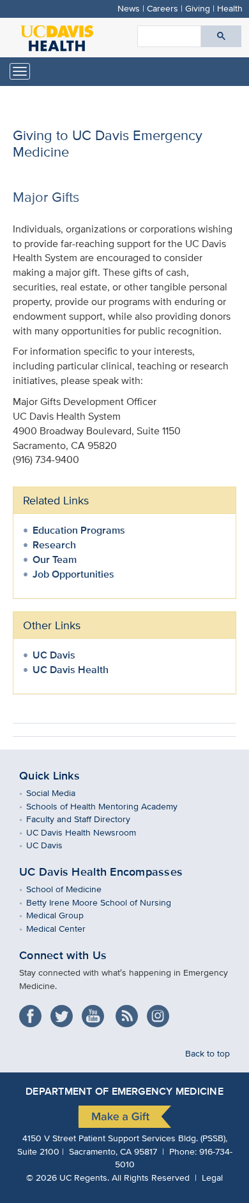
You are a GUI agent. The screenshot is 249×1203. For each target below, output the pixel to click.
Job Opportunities (73, 574)
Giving (197, 8)
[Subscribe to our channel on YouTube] (96, 1011)
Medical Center (65, 928)
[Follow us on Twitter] (64, 1011)
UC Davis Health (71, 669)
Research (54, 544)
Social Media (60, 792)
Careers (162, 8)
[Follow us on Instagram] (161, 1011)
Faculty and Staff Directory (87, 818)
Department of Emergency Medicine (124, 1091)
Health (230, 8)
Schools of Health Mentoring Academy (111, 806)
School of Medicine (73, 888)
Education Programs (79, 530)
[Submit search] (221, 36)
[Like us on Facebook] (33, 1011)
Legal (212, 1177)
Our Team (55, 559)
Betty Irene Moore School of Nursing (108, 902)
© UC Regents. (67, 1177)
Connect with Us (63, 955)
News (128, 8)
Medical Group (64, 915)
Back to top (207, 1053)
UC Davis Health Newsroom (90, 832)
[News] (130, 1011)
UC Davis (54, 655)
